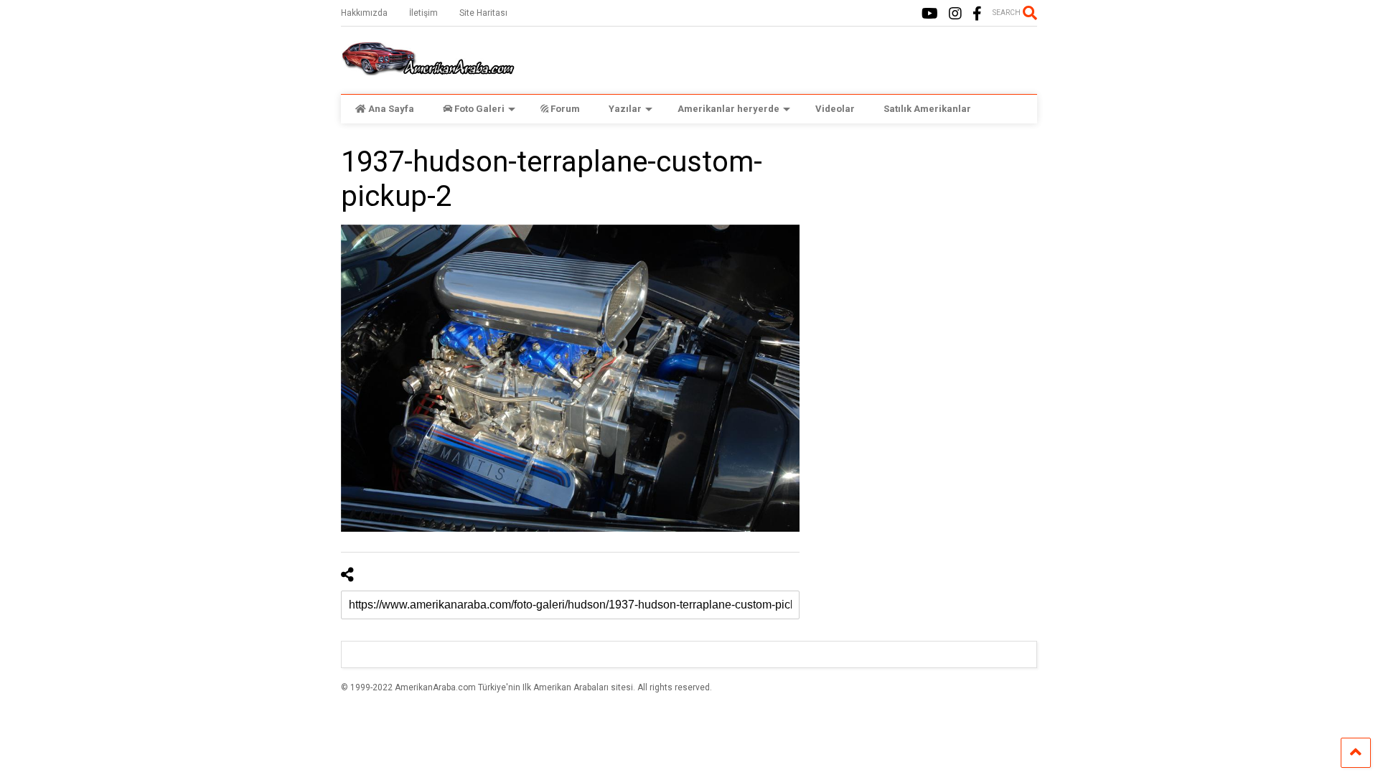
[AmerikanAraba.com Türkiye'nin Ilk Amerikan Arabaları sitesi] (428, 69)
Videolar (835, 108)
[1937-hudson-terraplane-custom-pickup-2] (570, 378)
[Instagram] (955, 14)
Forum (565, 108)
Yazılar (625, 108)
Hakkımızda (364, 13)
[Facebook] (977, 14)
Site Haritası (483, 13)
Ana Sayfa (391, 108)
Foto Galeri (479, 108)
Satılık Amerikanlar (927, 108)
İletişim (423, 13)
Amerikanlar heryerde (728, 108)
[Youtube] (930, 14)
